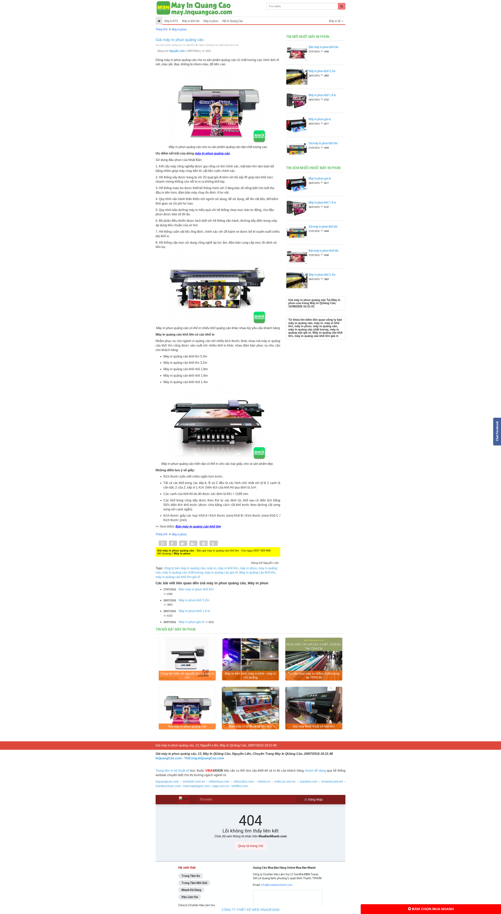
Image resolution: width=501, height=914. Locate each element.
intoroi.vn (264, 781)
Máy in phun (211, 21)
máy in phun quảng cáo (212, 153)
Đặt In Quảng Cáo (232, 21)
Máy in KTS (171, 21)
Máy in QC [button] (335, 21)
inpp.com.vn (220, 786)
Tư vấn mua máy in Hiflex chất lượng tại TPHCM (314, 675)
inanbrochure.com (168, 786)
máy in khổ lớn (228, 568)
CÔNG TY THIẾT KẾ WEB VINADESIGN (250, 909)
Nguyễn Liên (177, 50)
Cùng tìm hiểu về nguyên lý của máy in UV (187, 675)
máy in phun (248, 568)
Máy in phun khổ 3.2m (194, 600)
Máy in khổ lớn (191, 21)
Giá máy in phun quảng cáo (180, 40)
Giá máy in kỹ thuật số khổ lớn (314, 726)
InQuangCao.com (169, 758)
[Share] (163, 544)
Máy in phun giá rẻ (192, 622)
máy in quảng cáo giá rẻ (221, 572)
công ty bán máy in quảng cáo (184, 568)
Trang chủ (162, 29)
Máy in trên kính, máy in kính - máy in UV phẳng (250, 675)
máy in (211, 568)
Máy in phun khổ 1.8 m (194, 611)
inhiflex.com (240, 786)
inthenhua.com (219, 781)
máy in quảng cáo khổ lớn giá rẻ (178, 577)
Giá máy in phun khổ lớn (323, 143)
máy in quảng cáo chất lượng (182, 572)
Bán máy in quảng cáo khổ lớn (198, 526)
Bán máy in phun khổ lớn (196, 589)
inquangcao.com (167, 781)
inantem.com (308, 781)
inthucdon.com (243, 781)
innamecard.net (332, 781)
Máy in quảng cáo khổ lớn (257, 572)
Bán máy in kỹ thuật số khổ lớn (250, 726)
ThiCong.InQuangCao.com (204, 758)
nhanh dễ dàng (315, 770)
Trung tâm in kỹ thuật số (172, 770)
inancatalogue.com (196, 786)
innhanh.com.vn (194, 781)
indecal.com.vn (285, 781)
